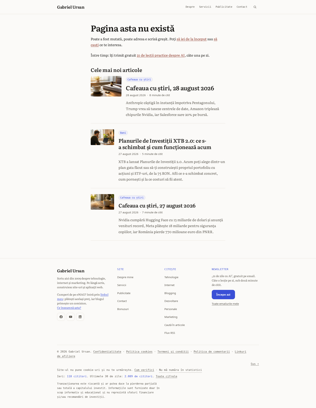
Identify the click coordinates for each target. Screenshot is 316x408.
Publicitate (224, 6)
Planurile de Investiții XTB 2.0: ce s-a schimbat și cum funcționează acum (164, 144)
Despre (190, 6)
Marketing (170, 317)
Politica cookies (139, 351)
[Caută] (255, 7)
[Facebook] (61, 317)
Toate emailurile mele (225, 303)
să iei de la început (192, 38)
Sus (255, 364)
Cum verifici (144, 370)
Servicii (205, 6)
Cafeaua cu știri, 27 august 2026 (157, 205)
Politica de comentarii (212, 351)
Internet (169, 285)
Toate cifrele (166, 376)
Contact (242, 6)
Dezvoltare (171, 301)
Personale (170, 309)
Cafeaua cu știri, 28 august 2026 (170, 87)
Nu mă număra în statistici (180, 370)
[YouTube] (71, 317)
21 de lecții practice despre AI (161, 55)
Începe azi (223, 294)
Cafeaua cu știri (139, 79)
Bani (123, 132)
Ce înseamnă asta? (69, 307)
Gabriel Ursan (70, 7)
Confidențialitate (107, 351)
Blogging (170, 293)
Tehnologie (171, 277)
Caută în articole (174, 325)
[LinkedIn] (80, 317)
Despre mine (125, 277)
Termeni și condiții (173, 351)
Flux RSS (169, 333)
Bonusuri (123, 309)
